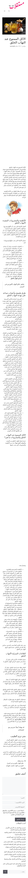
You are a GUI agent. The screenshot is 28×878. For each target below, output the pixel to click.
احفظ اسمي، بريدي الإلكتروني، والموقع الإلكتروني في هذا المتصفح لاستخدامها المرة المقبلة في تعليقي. (13, 812)
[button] (9, 11)
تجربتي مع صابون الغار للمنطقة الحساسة (15, 844)
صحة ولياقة (21, 761)
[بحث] (5, 872)
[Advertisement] (14, 108)
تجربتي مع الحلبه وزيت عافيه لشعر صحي (15, 842)
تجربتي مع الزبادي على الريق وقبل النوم (15, 852)
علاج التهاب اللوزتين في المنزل (15, 763)
